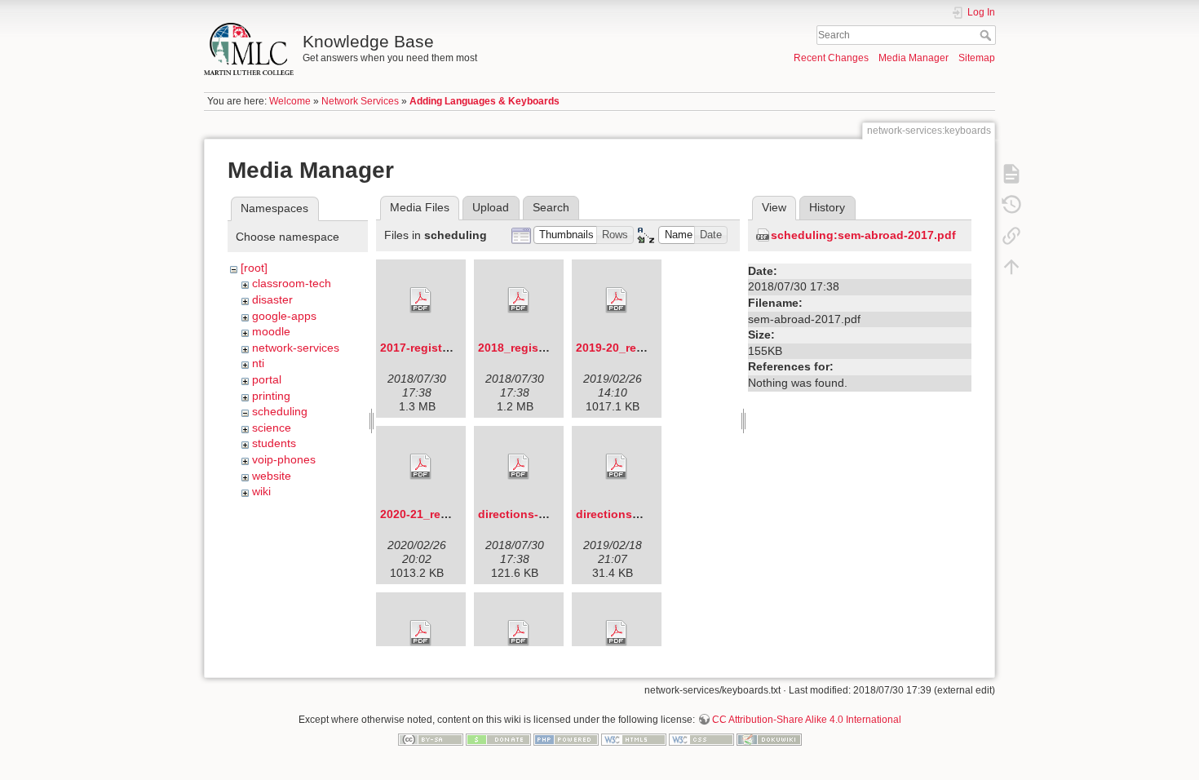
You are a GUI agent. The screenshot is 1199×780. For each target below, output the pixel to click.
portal (266, 379)
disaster (272, 299)
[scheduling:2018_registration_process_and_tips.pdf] (519, 300)
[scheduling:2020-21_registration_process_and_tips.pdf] (421, 466)
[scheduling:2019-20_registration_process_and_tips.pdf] (616, 300)
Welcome (290, 101)
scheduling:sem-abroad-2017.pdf (863, 235)
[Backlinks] (1011, 234)
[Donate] (498, 739)
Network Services (360, 101)
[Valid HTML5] (633, 739)
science (271, 427)
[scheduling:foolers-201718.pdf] (519, 633)
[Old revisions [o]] (1011, 203)
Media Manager (913, 58)
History (827, 207)
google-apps (284, 315)
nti (258, 363)
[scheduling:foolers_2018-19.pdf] (616, 633)
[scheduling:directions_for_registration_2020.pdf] (421, 633)
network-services (295, 347)
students (274, 443)
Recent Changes (831, 58)
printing (271, 395)
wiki (261, 491)
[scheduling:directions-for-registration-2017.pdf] (519, 466)
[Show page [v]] (1011, 172)
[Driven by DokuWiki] (769, 739)
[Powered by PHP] (566, 739)
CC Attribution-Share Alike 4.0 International (806, 719)
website (271, 475)
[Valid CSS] (701, 739)
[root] (254, 267)
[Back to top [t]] (1011, 265)
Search (987, 35)
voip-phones (284, 459)
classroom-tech (291, 283)
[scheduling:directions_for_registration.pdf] (616, 466)
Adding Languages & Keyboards (484, 101)
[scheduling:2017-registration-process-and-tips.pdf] (421, 300)
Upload (490, 207)
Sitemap (976, 58)
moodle (271, 331)
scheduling (279, 411)
